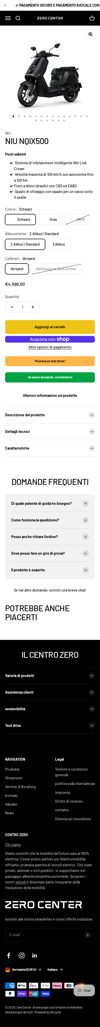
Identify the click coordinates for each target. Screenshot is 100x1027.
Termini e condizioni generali (71, 772)
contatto (62, 810)
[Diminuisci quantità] (11, 307)
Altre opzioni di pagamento (50, 347)
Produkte (12, 769)
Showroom (13, 778)
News (9, 813)
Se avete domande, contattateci (50, 377)
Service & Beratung (20, 786)
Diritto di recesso (69, 801)
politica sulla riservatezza (75, 783)
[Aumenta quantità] (32, 307)
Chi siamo (13, 845)
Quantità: (12, 296)
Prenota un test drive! (50, 361)
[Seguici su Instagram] (21, 955)
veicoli (20, 882)
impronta (62, 792)
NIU (8, 133)
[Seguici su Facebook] (8, 955)
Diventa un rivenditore (73, 819)
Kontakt (11, 795)
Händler (11, 804)
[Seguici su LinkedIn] (34, 955)
